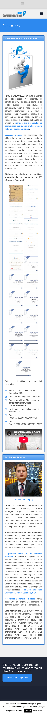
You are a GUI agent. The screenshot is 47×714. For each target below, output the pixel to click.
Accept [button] (28, 710)
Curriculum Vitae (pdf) (23, 500)
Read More (37, 710)
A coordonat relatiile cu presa (20, 599)
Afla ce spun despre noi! (17, 678)
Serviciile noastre (13, 135)
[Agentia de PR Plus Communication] (14, 16)
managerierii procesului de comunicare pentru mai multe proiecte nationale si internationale (23, 126)
